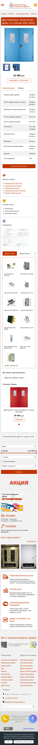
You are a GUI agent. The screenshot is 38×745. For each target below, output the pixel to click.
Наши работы (5, 674)
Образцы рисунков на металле (15, 190)
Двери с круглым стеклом (28, 671)
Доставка (10, 515)
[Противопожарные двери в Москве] (19, 4)
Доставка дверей (6, 677)
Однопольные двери (27, 660)
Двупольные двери (26, 665)
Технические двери (26, 685)
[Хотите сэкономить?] (19, 483)
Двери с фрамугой (26, 668)
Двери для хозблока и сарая (14, 377)
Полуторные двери (26, 662)
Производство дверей (8, 662)
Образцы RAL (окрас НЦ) (13, 183)
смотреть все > (32, 541)
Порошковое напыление (13, 186)
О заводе (4, 682)
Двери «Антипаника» (27, 674)
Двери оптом (5, 685)
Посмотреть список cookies (23, 742)
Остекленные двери (26, 679)
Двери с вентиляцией (27, 677)
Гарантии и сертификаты (9, 660)
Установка (11, 526)
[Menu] (2, 5)
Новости (3, 671)
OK (8, 742)
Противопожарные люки (28, 682)
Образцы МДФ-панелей (13, 193)
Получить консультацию (19, 166)
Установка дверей (7, 679)
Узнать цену (10, 565)
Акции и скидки (6, 665)
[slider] (1, 453)
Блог (2, 668)
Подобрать (19, 472)
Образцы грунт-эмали (12, 188)
